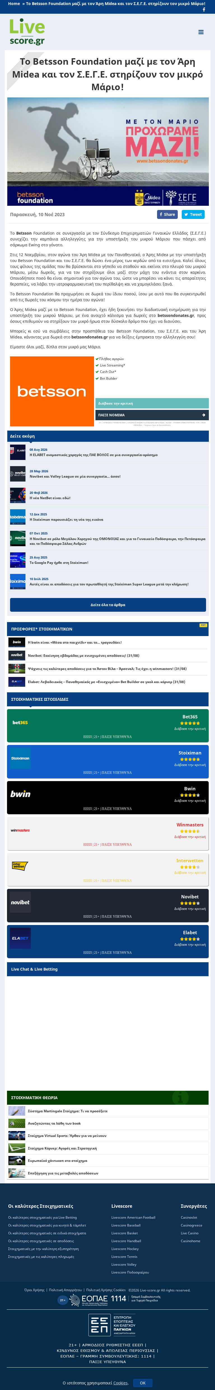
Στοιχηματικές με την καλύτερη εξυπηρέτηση (43, 1248)
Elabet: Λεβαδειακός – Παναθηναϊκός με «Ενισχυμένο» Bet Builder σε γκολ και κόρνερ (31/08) (106, 681)
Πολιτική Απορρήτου (65, 1290)
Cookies (120, 1383)
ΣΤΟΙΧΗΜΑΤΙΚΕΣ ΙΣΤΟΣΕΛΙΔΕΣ (39, 699)
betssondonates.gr (176, 315)
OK (143, 1383)
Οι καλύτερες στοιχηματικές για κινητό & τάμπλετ (47, 1225)
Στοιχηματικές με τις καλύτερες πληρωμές (41, 1256)
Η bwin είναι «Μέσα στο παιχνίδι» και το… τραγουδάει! (75, 642)
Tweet (196, 214)
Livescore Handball (126, 1241)
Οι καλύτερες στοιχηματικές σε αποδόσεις (41, 1241)
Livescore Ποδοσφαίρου (130, 1272)
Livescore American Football (133, 1217)
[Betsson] (52, 391)
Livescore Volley (123, 1264)
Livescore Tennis (124, 1256)
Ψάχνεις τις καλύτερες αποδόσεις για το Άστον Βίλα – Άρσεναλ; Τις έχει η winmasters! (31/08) (107, 668)
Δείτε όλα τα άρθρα (108, 604)
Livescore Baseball (126, 1225)
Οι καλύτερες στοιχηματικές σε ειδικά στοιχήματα (47, 1233)
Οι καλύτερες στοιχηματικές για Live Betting (42, 1217)
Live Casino (189, 1233)
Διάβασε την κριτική (115, 403)
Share (169, 214)
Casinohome (190, 1241)
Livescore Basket (124, 1233)
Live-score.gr (150, 1290)
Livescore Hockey (125, 1248)
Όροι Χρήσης (34, 1290)
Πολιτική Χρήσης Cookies (106, 1290)
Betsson (24, 233)
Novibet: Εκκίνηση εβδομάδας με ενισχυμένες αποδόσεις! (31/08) (83, 655)
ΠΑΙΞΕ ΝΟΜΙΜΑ (111, 415)
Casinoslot (189, 1217)
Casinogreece (191, 1225)
